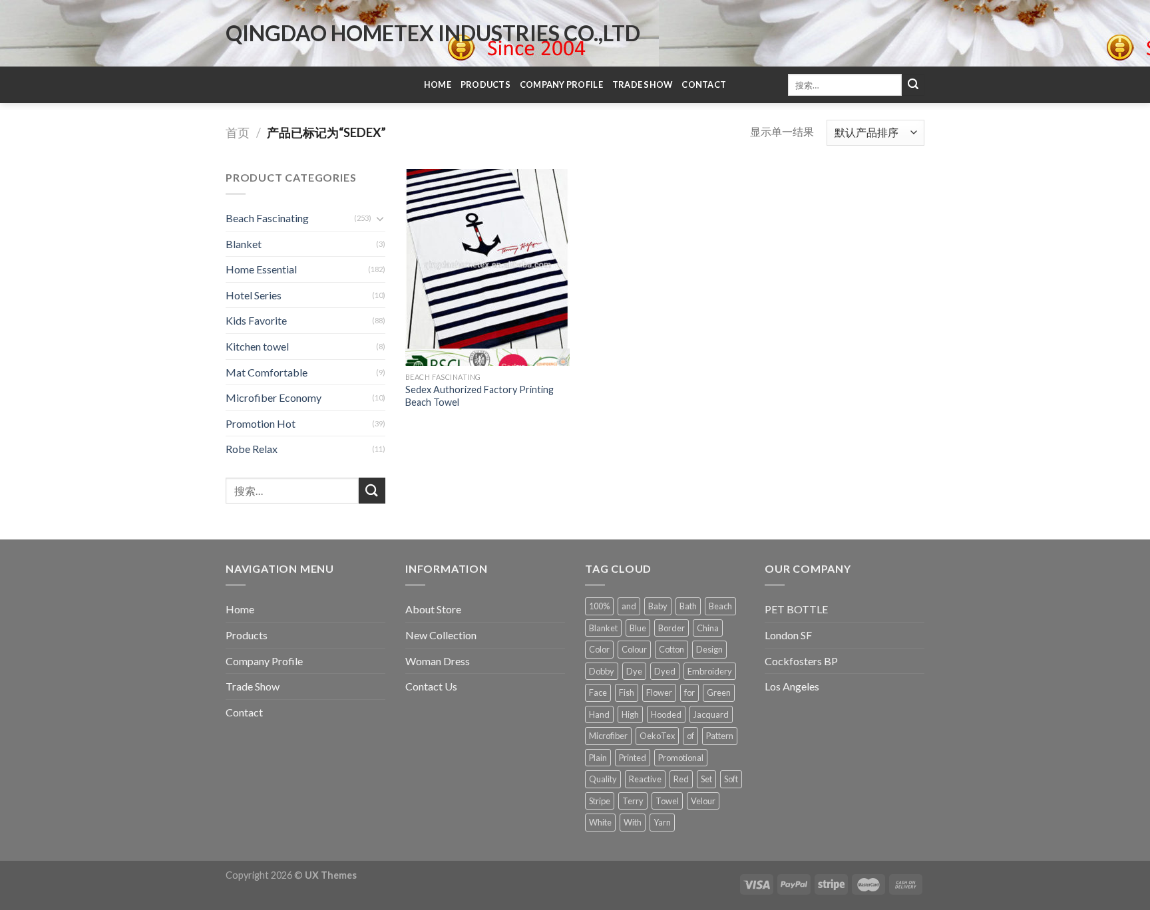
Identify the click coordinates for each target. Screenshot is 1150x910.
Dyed (664, 671)
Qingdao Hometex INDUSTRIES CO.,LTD (433, 33)
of (690, 735)
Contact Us (431, 686)
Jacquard (711, 714)
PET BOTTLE (796, 609)
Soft (731, 779)
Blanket (244, 243)
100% (599, 606)
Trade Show (642, 84)
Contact (703, 84)
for (689, 692)
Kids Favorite (256, 320)
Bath (688, 606)
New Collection (441, 635)
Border (671, 628)
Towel (667, 801)
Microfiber (608, 735)
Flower (659, 692)
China (708, 628)
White (600, 822)
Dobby (601, 671)
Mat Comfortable (266, 372)
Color (599, 649)
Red (681, 779)
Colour (634, 649)
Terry (633, 801)
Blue (638, 628)
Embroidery (709, 671)
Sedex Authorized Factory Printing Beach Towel (479, 396)
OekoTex (657, 735)
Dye (634, 671)
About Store (433, 609)
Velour (703, 801)
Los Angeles (792, 686)
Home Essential (261, 269)
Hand (599, 714)
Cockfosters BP (801, 661)
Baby (658, 606)
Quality (603, 779)
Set (706, 779)
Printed (632, 757)
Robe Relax (252, 448)
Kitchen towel (257, 346)
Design (709, 649)
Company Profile (561, 84)
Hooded (666, 714)
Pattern (719, 735)
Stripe (599, 801)
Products (485, 84)
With (633, 822)
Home (437, 84)
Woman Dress (437, 661)
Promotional (680, 757)
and (629, 606)
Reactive (645, 779)
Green (719, 692)
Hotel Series (254, 295)
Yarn (662, 822)
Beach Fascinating (267, 218)
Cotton (671, 649)
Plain (598, 757)
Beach (720, 606)
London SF (788, 635)
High (630, 714)
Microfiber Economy (273, 397)
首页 (238, 132)
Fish (626, 692)
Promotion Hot (260, 423)
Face (598, 692)
